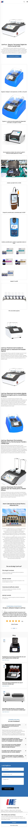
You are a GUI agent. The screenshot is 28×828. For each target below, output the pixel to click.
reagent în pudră (14, 281)
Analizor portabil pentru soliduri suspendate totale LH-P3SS (14, 242)
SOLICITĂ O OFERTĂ (14, 56)
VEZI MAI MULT (5, 660)
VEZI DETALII (14, 77)
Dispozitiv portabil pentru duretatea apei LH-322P (14, 212)
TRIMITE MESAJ (7, 788)
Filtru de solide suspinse (14, 310)
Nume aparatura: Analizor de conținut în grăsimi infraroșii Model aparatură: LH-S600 (14, 153)
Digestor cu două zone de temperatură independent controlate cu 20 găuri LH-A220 (14, 122)
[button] (11, 628)
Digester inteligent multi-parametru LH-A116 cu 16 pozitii (14, 91)
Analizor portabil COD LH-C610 (14, 182)
